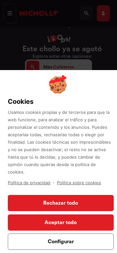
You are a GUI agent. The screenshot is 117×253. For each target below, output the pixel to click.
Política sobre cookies (79, 182)
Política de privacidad (29, 182)
